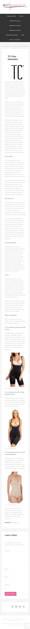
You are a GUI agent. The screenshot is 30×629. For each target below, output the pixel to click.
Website (7, 585)
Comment (8, 550)
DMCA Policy (19, 625)
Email (6, 577)
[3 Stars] (7, 522)
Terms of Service (6, 623)
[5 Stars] (10, 522)
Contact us (19, 620)
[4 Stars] (9, 522)
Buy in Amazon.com (10, 388)
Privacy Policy (23, 623)
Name (7, 569)
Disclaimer (15, 623)
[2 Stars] (6, 522)
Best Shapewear (15, 7)
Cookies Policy (11, 625)
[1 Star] (5, 522)
